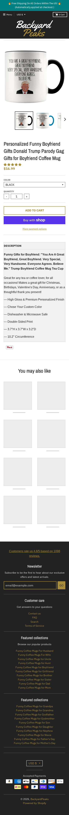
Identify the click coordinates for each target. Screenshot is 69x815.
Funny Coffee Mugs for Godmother (34, 718)
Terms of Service (34, 625)
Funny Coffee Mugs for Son (34, 722)
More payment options (35, 228)
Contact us (34, 613)
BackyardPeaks (40, 799)
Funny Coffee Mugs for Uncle (34, 659)
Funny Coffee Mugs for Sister (34, 679)
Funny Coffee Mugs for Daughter (34, 726)
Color (7, 180)
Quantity (9, 191)
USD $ (20, 14)
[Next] (65, 119)
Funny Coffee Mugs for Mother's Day (34, 743)
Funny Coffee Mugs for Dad (34, 683)
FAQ (34, 617)
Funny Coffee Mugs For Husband (34, 650)
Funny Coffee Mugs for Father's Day (34, 739)
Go (61, 585)
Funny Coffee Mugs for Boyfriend (34, 667)
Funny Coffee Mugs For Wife (34, 655)
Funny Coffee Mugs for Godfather (34, 714)
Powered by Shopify (34, 803)
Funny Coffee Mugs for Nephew (34, 730)
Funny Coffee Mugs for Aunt (34, 663)
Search (34, 621)
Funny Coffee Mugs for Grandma (34, 710)
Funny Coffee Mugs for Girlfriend (35, 671)
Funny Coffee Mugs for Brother (34, 675)
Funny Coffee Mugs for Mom (34, 687)
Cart (62, 14)
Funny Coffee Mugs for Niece (34, 735)
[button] (13, 164)
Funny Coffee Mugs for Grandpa (34, 706)
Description (12, 245)
